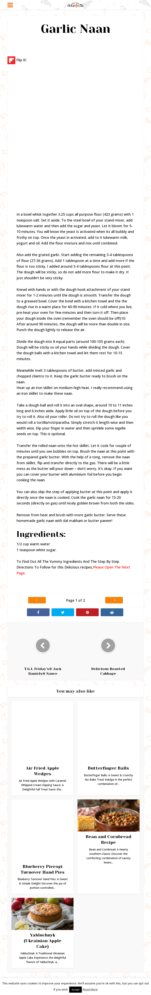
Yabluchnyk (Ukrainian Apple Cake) (42, 941)
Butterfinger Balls (108, 768)
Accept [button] (75, 989)
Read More (90, 989)
